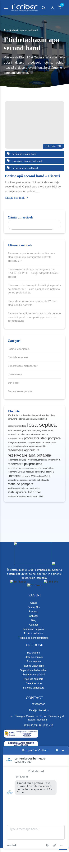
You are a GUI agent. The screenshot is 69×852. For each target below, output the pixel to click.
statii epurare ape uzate (19, 496)
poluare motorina (15, 438)
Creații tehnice (34, 683)
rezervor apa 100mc (44, 468)
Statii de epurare (18, 357)
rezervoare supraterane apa (21, 468)
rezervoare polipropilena (25, 464)
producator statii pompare (42, 438)
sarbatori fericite (43, 476)
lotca (29, 430)
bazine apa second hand (24, 168)
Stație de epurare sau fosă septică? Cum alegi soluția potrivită (32, 303)
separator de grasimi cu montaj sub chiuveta (28, 480)
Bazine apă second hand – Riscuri (32, 176)
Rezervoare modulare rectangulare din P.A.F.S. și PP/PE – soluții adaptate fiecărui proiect (33, 273)
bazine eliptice (38, 415)
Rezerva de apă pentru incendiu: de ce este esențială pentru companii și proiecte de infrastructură (34, 317)
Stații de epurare (34, 657)
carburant (12, 419)
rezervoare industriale (33, 460)
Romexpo (14, 476)
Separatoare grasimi (20, 391)
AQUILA (11, 415)
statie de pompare (20, 484)
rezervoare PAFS (52, 460)
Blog (33, 620)
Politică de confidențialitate (33, 638)
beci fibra (50, 415)
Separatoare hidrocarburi (23, 365)
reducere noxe (49, 442)
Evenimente (15, 374)
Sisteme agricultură (33, 687)
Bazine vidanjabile (19, 348)
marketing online (39, 430)
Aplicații (33, 616)
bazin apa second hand (23, 154)
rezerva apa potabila (36, 446)
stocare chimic (37, 496)
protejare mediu (34, 442)
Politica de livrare (33, 633)
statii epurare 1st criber (24, 492)
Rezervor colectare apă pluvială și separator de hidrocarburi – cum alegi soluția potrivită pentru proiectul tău (34, 289)
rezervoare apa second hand (26, 161)
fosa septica (42, 425)
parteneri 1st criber (16, 434)
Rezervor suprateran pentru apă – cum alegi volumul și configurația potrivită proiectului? (31, 257)
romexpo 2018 (28, 476)
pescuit (29, 434)
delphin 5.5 (42, 419)
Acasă (7, 30)
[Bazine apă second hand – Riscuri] (34, 125)
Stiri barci (13, 382)
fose (10, 430)
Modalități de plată (33, 629)
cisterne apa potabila (27, 419)
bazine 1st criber (24, 415)
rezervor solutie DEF (35, 472)
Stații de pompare (33, 679)
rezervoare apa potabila (29, 455)
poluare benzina (41, 434)
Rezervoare (33, 652)
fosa (24, 426)
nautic (50, 430)
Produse (33, 611)
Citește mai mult (15, 197)
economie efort (14, 426)
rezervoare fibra (15, 460)
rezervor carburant (16, 472)
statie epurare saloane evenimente (24, 488)
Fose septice (33, 661)
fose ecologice (19, 430)
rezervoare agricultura (23, 450)
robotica (50, 472)
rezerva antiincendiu (17, 446)
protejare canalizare (17, 442)
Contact (33, 624)
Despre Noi (33, 607)
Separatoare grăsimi (33, 674)
